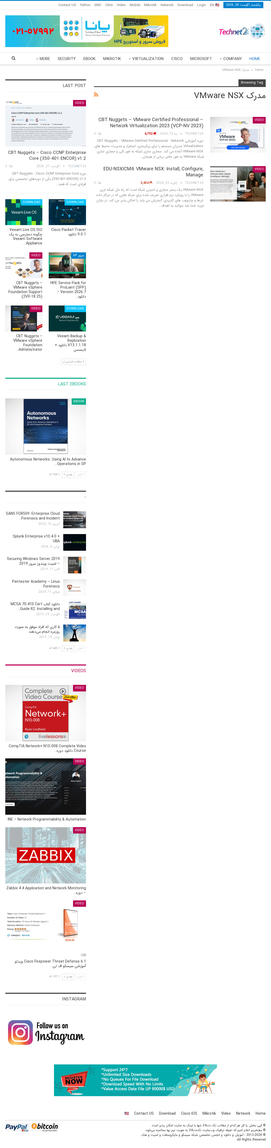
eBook (89, 59)
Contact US (67, 5)
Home (255, 59)
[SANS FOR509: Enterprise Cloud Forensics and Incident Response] (74, 519)
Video (121, 5)
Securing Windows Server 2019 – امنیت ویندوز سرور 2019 (33, 561)
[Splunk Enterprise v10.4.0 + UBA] (74, 542)
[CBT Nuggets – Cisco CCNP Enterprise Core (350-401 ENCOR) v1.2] (45, 123)
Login (201, 5)
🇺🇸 (126, 1114)
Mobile (135, 5)
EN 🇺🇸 (214, 5)
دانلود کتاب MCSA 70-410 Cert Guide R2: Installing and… (35, 606)
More (45, 59)
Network (167, 5)
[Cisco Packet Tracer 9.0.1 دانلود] (67, 212)
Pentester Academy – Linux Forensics (36, 584)
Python (85, 5)
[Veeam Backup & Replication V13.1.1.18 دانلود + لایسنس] (67, 318)
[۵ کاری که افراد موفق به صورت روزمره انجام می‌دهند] (74, 633)
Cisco (177, 59)
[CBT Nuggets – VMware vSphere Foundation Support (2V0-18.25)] (23, 265)
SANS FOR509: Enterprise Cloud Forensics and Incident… (33, 516)
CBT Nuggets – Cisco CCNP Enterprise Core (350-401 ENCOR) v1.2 (47, 155)
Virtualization (148, 59)
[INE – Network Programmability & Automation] (45, 786)
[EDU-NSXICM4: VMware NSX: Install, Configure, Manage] (238, 184)
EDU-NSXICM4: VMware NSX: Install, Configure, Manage (153, 172)
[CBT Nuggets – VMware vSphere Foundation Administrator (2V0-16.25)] (23, 318)
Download (185, 5)
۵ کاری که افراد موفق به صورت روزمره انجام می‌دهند (37, 629)
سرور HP (78, 255)
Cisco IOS (189, 1114)
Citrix (109, 5)
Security (67, 59)
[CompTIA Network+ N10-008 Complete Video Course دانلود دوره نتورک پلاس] (45, 713)
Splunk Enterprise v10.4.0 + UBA (36, 539)
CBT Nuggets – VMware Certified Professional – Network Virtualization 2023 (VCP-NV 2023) (150, 123)
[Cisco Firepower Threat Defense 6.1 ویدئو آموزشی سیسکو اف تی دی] (45, 928)
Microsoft (201, 59)
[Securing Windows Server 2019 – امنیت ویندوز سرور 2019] (74, 565)
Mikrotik (150, 5)
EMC (97, 5)
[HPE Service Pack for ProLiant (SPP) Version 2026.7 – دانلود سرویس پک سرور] (67, 265)
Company (232, 59)
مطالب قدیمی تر (73, 361)
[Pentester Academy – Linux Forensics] (74, 587)
